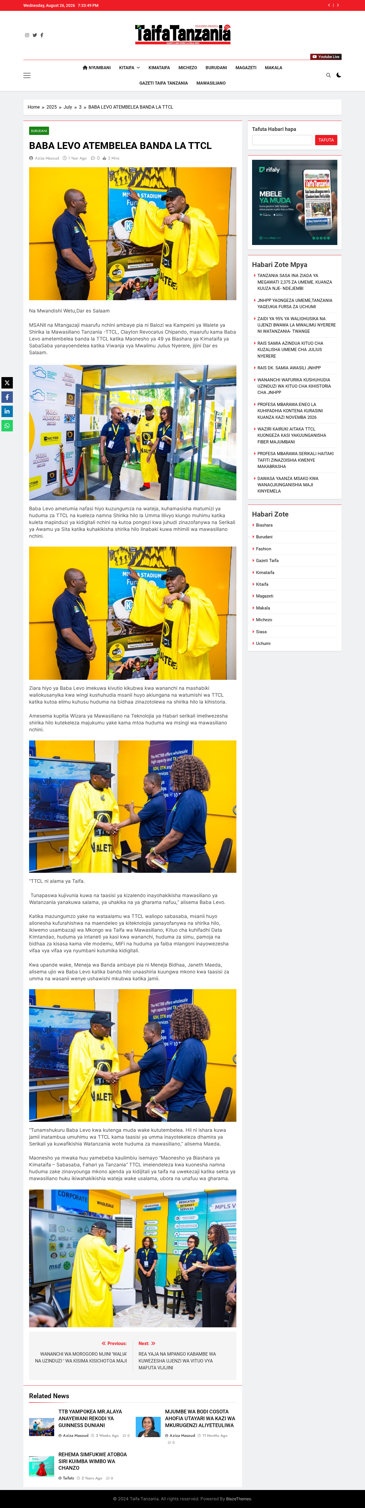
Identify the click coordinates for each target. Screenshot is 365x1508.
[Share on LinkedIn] (7, 411)
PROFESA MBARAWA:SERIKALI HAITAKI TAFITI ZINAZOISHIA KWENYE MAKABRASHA (295, 460)
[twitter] (35, 35)
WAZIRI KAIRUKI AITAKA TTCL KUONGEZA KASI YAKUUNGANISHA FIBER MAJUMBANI (291, 436)
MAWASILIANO (211, 83)
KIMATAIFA (159, 67)
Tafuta (326, 140)
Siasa (261, 631)
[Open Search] (328, 75)
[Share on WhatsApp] (7, 425)
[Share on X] (7, 383)
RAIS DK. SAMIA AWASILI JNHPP (289, 367)
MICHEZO (188, 67)
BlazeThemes (238, 1498)
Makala (263, 608)
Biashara (264, 525)
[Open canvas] (27, 75)
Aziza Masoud (47, 158)
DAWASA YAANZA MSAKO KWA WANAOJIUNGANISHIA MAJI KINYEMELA (288, 485)
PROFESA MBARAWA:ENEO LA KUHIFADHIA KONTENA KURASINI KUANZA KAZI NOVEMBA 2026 (290, 411)
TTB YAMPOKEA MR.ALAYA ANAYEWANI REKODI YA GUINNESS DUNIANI (90, 1418)
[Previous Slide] (329, 5)
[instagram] (27, 35)
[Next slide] (338, 5)
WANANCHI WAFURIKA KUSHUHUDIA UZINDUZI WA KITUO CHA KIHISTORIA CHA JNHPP (294, 386)
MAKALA (273, 67)
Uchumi (263, 643)
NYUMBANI (99, 67)
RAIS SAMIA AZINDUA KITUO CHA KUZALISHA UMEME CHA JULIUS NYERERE (252, 5)
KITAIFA (126, 67)
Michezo (264, 619)
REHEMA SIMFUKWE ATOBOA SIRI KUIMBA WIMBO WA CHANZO (92, 1461)
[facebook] (42, 35)
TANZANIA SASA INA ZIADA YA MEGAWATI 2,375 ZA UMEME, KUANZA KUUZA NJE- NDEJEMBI (294, 282)
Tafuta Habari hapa (274, 129)
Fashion (263, 548)
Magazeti (264, 596)
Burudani (39, 130)
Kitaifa (262, 584)
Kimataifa (265, 572)
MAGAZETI (246, 67)
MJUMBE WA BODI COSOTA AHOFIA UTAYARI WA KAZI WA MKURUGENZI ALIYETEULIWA (200, 1418)
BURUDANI (216, 67)
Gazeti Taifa (267, 560)
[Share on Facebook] (7, 397)
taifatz (68, 1478)
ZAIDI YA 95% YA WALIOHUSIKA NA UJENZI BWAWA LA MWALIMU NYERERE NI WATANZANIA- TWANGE (296, 325)
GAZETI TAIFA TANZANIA (163, 83)
